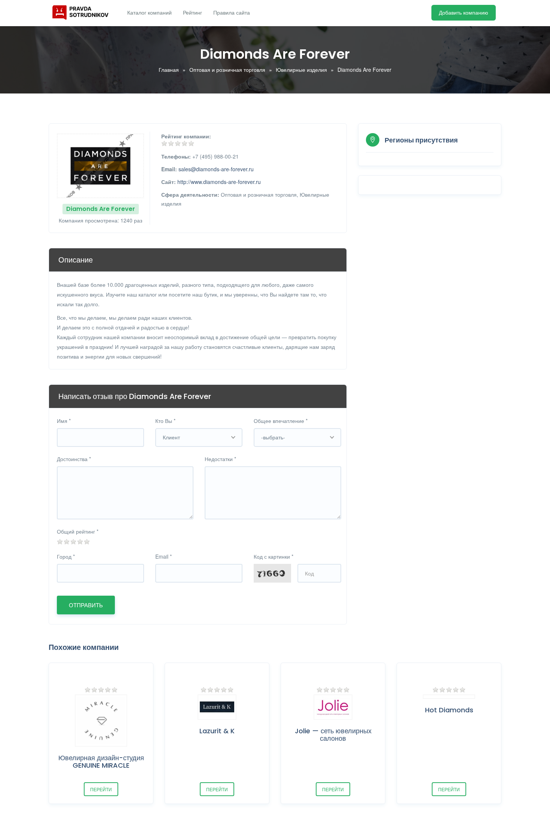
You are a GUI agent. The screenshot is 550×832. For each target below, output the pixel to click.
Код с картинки (273, 556)
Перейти (101, 789)
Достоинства (74, 459)
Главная (169, 69)
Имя (64, 420)
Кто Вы (165, 420)
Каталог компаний (149, 12)
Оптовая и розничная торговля (227, 69)
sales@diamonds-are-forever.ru (216, 169)
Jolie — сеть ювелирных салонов (333, 734)
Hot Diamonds (449, 710)
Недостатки (220, 459)
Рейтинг (192, 12)
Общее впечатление (281, 420)
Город (66, 556)
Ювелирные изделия (301, 69)
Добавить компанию (463, 12)
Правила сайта (231, 12)
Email (163, 556)
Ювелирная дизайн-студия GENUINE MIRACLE (101, 761)
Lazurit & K (217, 731)
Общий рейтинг (77, 531)
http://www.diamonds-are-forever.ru (219, 181)
